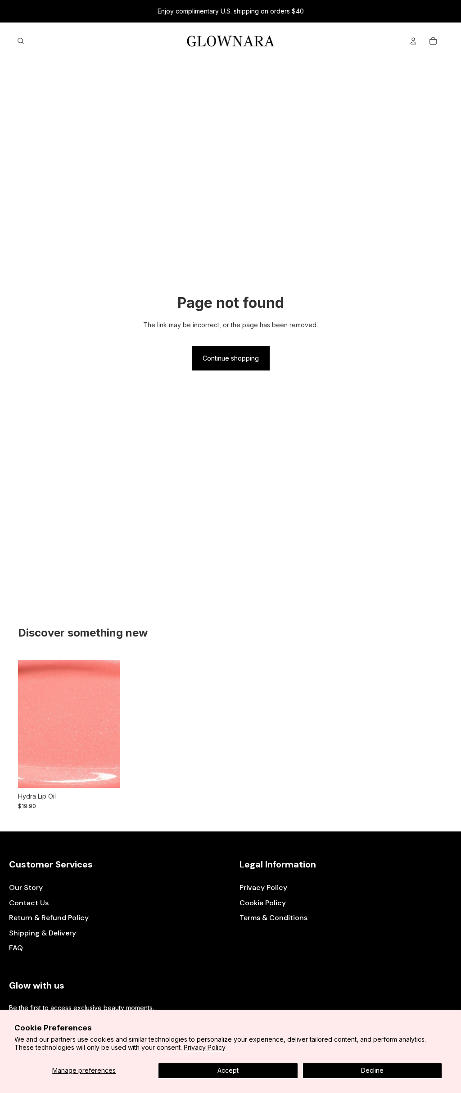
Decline (372, 1070)
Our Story (26, 887)
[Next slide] (113, 724)
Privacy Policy (205, 1047)
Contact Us (29, 903)
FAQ (16, 948)
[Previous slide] (25, 724)
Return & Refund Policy (49, 917)
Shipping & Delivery (42, 933)
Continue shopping (231, 358)
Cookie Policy (263, 903)
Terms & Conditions (273, 917)
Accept (228, 1070)
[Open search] (21, 41)
